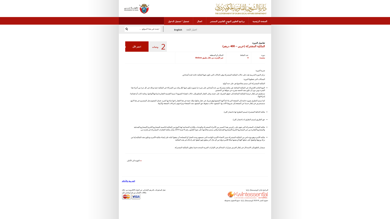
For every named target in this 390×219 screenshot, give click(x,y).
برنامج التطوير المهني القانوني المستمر (227, 21)
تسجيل (186, 21)
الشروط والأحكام (128, 181)
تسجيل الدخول (174, 21)
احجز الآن (137, 46)
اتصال (199, 21)
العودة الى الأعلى (133, 160)
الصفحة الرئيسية (260, 21)
